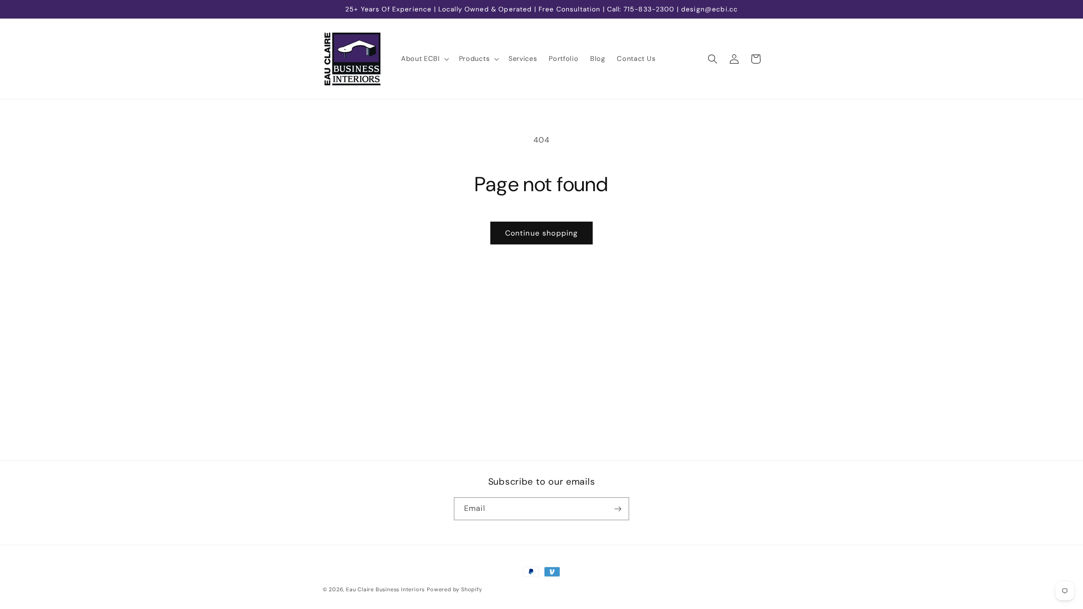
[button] (424, 59)
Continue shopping (541, 233)
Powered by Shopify (454, 589)
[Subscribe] (618, 508)
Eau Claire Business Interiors (385, 589)
